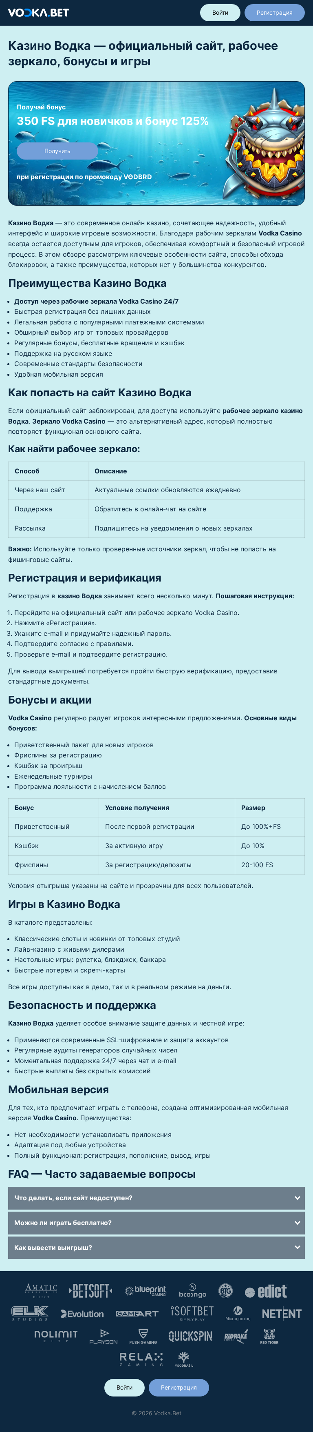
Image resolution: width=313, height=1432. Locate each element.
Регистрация (275, 12)
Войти (220, 12)
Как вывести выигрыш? (53, 1247)
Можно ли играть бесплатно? (63, 1223)
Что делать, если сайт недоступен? (73, 1198)
